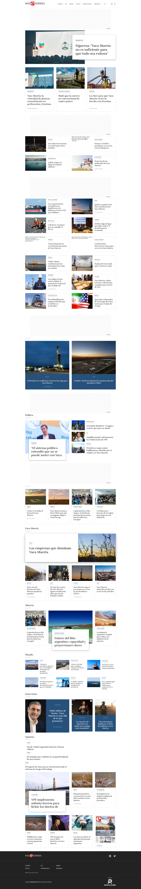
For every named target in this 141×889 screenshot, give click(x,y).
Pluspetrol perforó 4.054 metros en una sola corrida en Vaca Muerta (82, 797)
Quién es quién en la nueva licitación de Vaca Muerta (103, 206)
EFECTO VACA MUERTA (52, 199)
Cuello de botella (74, 660)
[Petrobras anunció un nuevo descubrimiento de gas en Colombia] (31, 682)
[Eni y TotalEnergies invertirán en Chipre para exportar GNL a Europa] (93, 682)
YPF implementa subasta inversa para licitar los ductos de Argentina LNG (45, 805)
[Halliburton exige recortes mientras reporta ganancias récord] (35, 823)
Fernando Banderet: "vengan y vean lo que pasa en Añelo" (100, 427)
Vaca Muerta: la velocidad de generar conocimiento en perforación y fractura (39, 100)
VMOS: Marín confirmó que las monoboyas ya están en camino (56, 264)
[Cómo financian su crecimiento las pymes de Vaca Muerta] (35, 244)
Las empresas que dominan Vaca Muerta (50, 550)
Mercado (97, 295)
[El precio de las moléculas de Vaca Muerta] (82, 163)
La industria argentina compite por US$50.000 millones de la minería (104, 636)
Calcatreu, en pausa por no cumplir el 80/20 (56, 227)
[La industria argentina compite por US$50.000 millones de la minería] (105, 618)
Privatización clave (52, 295)
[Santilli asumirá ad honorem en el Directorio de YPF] (78, 437)
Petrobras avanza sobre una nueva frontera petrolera (108, 666)
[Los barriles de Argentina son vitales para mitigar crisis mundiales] (82, 707)
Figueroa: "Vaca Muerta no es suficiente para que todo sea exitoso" (93, 50)
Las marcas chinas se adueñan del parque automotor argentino (82, 840)
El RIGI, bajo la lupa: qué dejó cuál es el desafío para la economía (103, 227)
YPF (87, 433)
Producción (97, 259)
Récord (75, 789)
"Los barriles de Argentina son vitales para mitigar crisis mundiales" (82, 725)
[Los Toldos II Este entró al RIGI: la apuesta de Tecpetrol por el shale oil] (35, 282)
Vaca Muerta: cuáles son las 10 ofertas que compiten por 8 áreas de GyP (103, 283)
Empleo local (51, 220)
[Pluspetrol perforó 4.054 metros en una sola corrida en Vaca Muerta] (82, 780)
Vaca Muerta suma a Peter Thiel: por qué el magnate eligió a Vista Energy (58, 514)
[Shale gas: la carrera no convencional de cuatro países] (70, 78)
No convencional (100, 789)
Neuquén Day (79, 40)
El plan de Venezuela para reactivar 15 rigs (103, 265)
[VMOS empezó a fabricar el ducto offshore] (35, 163)
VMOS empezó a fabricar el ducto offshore (55, 164)
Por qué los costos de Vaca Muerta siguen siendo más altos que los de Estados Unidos (58, 591)
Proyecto (50, 257)
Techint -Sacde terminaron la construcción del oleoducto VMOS (93, 382)
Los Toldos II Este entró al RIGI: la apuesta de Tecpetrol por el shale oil (57, 282)
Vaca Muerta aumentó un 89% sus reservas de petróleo (105, 589)
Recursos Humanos (77, 506)
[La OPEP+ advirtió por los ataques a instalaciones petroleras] (62, 682)
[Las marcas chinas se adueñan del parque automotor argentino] (82, 823)
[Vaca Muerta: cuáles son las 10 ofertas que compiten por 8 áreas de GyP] (82, 282)
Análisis (29, 506)
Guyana (41, 660)
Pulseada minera (100, 628)
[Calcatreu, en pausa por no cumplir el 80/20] (35, 225)
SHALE (30, 543)
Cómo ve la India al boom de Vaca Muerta (35, 513)
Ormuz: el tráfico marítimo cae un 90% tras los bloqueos (103, 145)
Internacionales (87, 4)
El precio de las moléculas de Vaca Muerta (102, 163)
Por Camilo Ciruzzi (98, 212)
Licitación (97, 276)
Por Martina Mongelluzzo (32, 108)
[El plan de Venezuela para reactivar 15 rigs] (82, 263)
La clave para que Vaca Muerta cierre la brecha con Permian (101, 98)
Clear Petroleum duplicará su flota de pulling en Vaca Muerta (105, 725)
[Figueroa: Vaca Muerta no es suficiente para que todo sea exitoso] (70, 47)
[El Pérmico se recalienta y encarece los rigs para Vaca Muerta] (47, 357)
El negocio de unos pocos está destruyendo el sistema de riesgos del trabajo (46, 768)
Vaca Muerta (58, 704)
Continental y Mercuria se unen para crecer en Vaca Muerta (104, 246)
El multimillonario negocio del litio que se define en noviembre (56, 302)
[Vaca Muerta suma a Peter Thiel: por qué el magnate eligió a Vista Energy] (59, 497)
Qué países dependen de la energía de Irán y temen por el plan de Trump (104, 302)
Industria (91, 91)
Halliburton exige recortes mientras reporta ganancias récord (34, 840)
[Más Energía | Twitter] (115, 4)
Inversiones (50, 275)
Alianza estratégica (99, 239)
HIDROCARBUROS (43, 677)
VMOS (94, 376)
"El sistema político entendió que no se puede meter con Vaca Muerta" (46, 453)
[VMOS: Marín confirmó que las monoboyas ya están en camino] (35, 263)
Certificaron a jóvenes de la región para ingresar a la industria (105, 514)
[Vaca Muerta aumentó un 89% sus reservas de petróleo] (105, 573)
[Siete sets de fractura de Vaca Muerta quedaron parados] (35, 573)
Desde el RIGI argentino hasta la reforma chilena (45, 748)
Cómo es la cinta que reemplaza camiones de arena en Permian (77, 666)
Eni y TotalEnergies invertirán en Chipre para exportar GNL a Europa (108, 685)
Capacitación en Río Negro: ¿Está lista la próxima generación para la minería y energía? (81, 515)
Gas (66, 4)
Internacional (105, 660)
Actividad (75, 583)
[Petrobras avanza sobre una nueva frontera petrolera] (93, 665)
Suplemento (99, 845)
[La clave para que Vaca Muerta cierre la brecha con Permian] (101, 78)
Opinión (28, 742)
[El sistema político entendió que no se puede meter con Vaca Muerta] (47, 436)
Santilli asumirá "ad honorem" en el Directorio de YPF (100, 438)
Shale (51, 583)
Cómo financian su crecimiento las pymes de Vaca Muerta (57, 246)
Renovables (97, 4)
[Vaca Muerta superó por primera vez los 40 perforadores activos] (82, 573)
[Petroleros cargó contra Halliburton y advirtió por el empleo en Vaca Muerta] (78, 448)
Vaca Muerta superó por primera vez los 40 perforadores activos (81, 590)
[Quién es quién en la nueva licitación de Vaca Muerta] (82, 206)
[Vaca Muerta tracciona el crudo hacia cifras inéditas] (35, 144)
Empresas (52, 506)
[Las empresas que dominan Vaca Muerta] (97, 548)
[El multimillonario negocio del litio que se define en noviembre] (35, 301)
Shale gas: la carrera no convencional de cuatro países (69, 98)
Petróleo (60, 4)
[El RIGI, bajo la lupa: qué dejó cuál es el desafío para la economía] (82, 225)
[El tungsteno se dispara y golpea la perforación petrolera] (105, 780)
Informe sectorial (59, 633)
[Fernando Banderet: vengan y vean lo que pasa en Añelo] (78, 425)
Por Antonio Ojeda (93, 108)
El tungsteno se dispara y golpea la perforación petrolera (104, 797)
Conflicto (88, 443)
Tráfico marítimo (98, 139)
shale (96, 200)
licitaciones (34, 794)
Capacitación (100, 506)
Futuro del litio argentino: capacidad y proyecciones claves (70, 641)
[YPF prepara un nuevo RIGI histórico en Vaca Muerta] (59, 823)
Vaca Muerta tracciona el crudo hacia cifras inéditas (57, 145)
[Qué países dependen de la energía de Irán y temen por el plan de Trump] (82, 301)
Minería (71, 4)
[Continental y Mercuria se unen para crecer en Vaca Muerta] (82, 244)
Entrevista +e (82, 717)
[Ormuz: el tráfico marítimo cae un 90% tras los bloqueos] (82, 144)
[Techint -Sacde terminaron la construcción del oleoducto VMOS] (94, 357)
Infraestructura (52, 158)
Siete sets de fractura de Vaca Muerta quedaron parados (34, 590)
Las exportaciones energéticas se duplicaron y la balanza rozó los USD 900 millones (57, 208)
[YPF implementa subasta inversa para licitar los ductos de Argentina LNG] (47, 788)
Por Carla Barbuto (47, 386)
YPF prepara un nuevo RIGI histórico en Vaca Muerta (57, 840)
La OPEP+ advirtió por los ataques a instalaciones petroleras (77, 684)
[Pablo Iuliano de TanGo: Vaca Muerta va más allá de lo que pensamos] (35, 716)
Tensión (28, 832)
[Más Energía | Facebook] (112, 4)
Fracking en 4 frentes (64, 91)
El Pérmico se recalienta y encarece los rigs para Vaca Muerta (47, 382)
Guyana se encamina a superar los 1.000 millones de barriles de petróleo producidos (46, 668)
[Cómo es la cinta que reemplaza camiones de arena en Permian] (62, 665)
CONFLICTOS (73, 677)
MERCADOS (50, 239)
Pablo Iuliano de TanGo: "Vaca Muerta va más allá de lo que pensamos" (57, 715)
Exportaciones (98, 157)
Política (78, 4)
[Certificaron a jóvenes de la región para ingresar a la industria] (105, 497)
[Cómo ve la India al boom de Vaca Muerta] (35, 497)
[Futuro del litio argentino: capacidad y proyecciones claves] (70, 627)
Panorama (97, 219)
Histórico (50, 139)
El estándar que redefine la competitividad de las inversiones (47, 758)
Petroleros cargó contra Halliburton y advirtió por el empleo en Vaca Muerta (99, 450)
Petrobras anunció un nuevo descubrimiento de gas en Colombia (46, 684)
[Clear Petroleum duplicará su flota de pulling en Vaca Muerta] (105, 707)
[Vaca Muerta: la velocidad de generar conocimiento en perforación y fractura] (39, 78)
